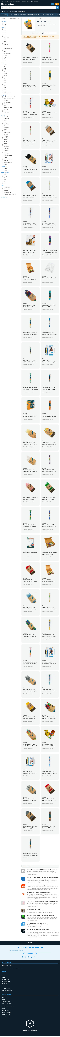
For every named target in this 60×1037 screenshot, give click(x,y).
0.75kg (5, 176)
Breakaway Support (8, 48)
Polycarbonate (7, 53)
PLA (5, 29)
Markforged (6, 137)
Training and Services (50, 14)
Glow (5, 105)
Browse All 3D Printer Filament (10, 18)
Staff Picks (16, 14)
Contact (4, 999)
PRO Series (6, 146)
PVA (5, 46)
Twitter (25, 957)
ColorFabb (6, 123)
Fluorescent (6, 104)
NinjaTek (6, 139)
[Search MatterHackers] (57, 7)
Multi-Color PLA (7, 92)
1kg (5, 177)
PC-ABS (5, 55)
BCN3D (5, 122)
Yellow (5, 73)
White (5, 68)
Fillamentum (6, 127)
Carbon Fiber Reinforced (9, 96)
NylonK (5, 143)
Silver (5, 89)
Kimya (5, 130)
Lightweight (6, 109)
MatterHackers (7, 132)
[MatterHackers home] (7, 4)
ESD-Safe (6, 100)
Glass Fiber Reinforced (9, 98)
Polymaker (6, 150)
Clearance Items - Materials (10, 194)
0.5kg (5, 174)
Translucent (6, 112)
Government (6, 988)
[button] (30, 11)
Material (3, 27)
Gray (5, 66)
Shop (3, 975)
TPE (5, 60)
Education (5, 983)
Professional (6, 981)
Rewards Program (8, 1006)
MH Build (6, 134)
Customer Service (26, 1)
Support (4, 986)
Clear (5, 85)
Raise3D (6, 152)
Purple (5, 78)
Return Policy (6, 1010)
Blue (5, 77)
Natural (5, 91)
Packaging (4, 166)
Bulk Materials (7, 187)
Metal (5, 43)
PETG (5, 34)
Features (3, 95)
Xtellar (5, 157)
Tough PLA (6, 37)
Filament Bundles (8, 189)
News (3, 977)
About (4, 997)
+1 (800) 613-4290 (34, 1)
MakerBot (6, 136)
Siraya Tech (6, 153)
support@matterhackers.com (12, 968)
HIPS (5, 51)
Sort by (41, 33)
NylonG (5, 141)
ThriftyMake (6, 160)
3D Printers (23, 14)
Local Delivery (6, 1004)
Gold (5, 87)
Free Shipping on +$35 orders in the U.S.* (10, 1)
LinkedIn (31, 957)
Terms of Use (6, 1014)
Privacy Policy (6, 1012)
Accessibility (6, 1017)
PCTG (5, 36)
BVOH (5, 50)
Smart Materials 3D (8, 155)
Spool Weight (5, 172)
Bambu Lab (41, 14)
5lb (4, 181)
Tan (5, 84)
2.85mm (5, 24)
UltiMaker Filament (8, 162)
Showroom (5, 979)
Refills (5, 168)
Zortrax (5, 164)
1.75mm (5, 23)
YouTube (37, 957)
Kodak (5, 129)
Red (5, 70)
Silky (5, 111)
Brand (3, 115)
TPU (5, 58)
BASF (5, 120)
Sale (11, 14)
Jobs (3, 1008)
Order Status (6, 1001)
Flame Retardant (7, 102)
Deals (2, 185)
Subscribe (30, 953)
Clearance (35, 33)
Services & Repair (7, 990)
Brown (5, 82)
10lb (5, 183)
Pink (5, 80)
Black (5, 64)
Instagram (28, 957)
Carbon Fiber (6, 44)
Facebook (22, 957)
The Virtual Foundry (8, 159)
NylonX (5, 145)
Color (2, 63)
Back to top (30, 942)
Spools (5, 170)
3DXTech (6, 116)
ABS (5, 30)
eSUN (5, 125)
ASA (5, 39)
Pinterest (34, 957)
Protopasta (6, 148)
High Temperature (8, 107)
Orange (5, 71)
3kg (5, 179)
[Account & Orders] (52, 4)
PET (5, 32)
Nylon (5, 41)
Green (5, 75)
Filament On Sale (7, 192)
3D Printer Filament (32, 14)
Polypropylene (7, 57)
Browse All (4, 197)
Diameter (4, 21)
